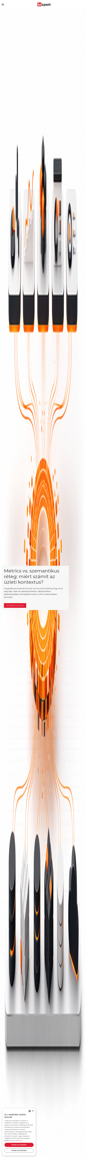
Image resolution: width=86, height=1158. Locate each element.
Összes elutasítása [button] (19, 1150)
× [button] (33, 1111)
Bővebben (19, 1140)
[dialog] (19, 1132)
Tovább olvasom (15, 605)
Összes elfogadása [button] (19, 1145)
